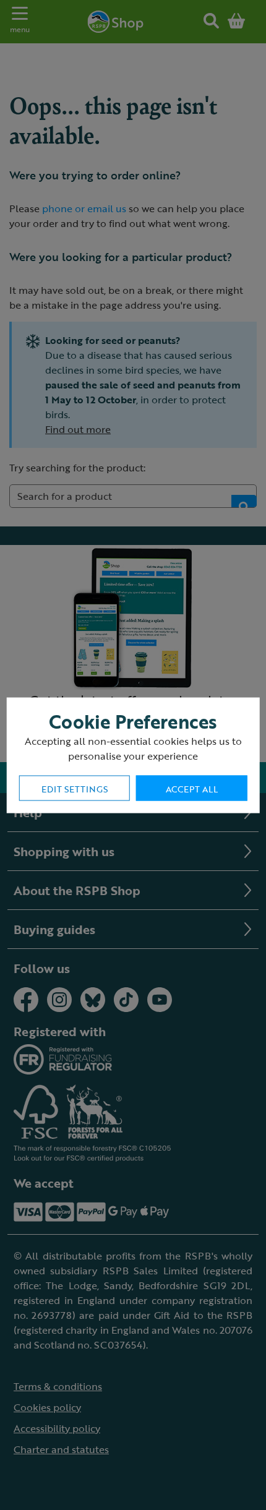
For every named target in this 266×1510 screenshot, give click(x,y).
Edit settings (74, 788)
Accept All (192, 788)
